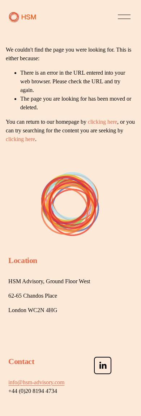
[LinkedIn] (102, 365)
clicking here (102, 122)
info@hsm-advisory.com (36, 382)
